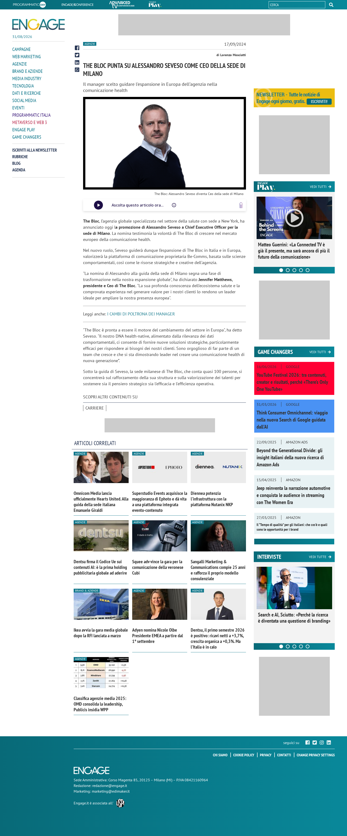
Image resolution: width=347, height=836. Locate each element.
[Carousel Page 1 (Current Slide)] (281, 270)
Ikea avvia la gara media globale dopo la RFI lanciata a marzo (101, 632)
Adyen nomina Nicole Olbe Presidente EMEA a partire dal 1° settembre (157, 635)
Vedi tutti (318, 187)
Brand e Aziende (27, 71)
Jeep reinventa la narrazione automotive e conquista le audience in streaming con (293, 495)
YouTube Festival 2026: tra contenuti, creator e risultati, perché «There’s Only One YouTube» (292, 382)
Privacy (265, 755)
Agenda (18, 170)
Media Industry (26, 78)
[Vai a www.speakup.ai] (241, 205)
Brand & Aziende (86, 590)
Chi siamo (220, 755)
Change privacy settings (316, 755)
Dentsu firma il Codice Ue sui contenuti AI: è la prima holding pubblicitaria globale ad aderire (100, 567)
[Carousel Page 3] (294, 270)
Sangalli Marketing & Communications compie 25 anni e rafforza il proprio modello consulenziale (218, 570)
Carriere (94, 408)
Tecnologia (23, 86)
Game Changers (26, 137)
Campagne (21, 49)
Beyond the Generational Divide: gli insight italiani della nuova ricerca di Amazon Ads (290, 457)
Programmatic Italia (31, 115)
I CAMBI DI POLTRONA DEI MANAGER (141, 314)
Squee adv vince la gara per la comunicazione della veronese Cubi (157, 567)
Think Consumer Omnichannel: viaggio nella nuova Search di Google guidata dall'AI (292, 419)
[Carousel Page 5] (307, 270)
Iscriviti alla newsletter (34, 150)
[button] (331, 4)
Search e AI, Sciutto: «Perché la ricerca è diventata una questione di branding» (294, 617)
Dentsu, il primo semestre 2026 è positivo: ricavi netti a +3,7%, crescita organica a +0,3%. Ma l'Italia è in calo (218, 638)
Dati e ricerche (26, 93)
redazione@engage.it (109, 785)
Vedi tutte (317, 557)
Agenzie (19, 64)
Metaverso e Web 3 (29, 122)
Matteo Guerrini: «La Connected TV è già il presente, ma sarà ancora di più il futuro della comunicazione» (294, 250)
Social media (24, 100)
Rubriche (20, 156)
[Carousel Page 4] (301, 270)
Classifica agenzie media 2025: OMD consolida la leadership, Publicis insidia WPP (100, 703)
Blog (16, 163)
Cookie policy (243, 755)
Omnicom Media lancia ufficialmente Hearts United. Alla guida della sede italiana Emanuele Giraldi (101, 501)
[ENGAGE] (38, 24)
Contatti (284, 755)
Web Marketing (26, 57)
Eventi (18, 108)
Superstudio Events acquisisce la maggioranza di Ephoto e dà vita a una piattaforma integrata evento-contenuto (159, 501)
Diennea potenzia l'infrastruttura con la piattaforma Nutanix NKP (212, 498)
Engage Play (23, 130)
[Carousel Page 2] (288, 270)
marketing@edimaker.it (111, 791)
